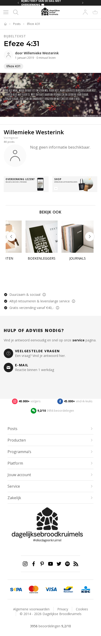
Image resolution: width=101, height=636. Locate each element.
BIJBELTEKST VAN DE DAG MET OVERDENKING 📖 (41, 3)
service (78, 340)
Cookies (82, 609)
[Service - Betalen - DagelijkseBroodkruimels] (16, 589)
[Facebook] (33, 563)
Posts (16, 24)
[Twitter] (59, 563)
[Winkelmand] (95, 12)
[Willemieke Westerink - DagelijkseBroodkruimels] (8, 55)
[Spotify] (67, 563)
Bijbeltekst (15, 36)
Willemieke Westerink (41, 53)
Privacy (62, 609)
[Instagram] (25, 563)
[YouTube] (50, 563)
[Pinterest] (42, 563)
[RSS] (76, 563)
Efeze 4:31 (33, 24)
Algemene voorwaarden (31, 609)
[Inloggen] (85, 12)
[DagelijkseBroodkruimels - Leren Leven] (5, 24)
